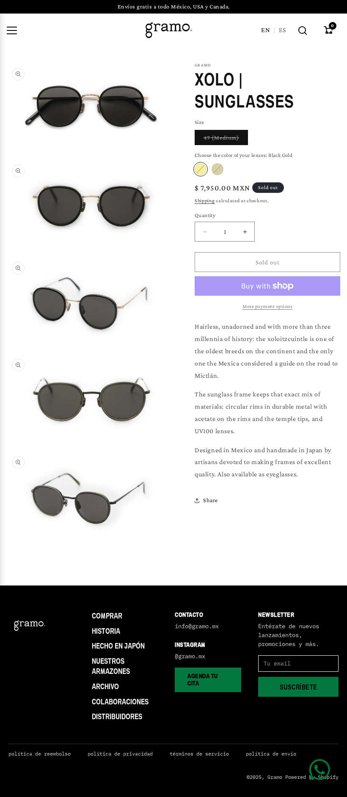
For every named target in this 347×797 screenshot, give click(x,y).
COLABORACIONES (120, 701)
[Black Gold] (201, 169)
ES (282, 29)
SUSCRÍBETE (298, 687)
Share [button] (210, 500)
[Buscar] (302, 30)
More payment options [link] (267, 306)
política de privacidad (120, 754)
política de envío (271, 754)
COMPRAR (107, 615)
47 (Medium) (226, 139)
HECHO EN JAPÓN (118, 645)
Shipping (205, 200)
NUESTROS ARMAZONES (111, 666)
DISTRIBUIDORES (117, 716)
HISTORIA (106, 631)
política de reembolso (39, 754)
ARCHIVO (105, 686)
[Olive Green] (217, 169)
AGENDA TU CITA (202, 679)
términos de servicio (199, 754)
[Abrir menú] (11, 30)
